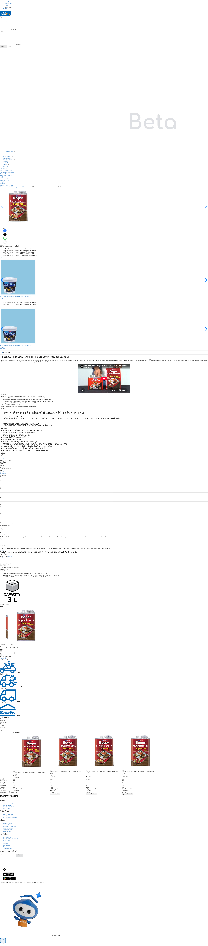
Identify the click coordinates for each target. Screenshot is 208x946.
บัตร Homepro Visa (8, 815)
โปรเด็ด (5, 164)
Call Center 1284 (7, 848)
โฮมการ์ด (7, 2)
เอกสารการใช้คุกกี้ (7, 829)
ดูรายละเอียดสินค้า (55, 793)
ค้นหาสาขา (7, 5)
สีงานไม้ (11, 187)
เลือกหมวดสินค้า (9, 151)
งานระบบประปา (4, 178)
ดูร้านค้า (2, 472)
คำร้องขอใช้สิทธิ (7, 831)
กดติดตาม (9, 460)
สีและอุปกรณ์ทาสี (3, 187)
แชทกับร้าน (3, 473)
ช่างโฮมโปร (6, 163)
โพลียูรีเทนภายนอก (25, 187)
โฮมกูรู (5, 161)
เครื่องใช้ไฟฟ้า (3, 169)
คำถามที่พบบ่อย (7, 805)
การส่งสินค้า (6, 824)
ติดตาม (20, 855)
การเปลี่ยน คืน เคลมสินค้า (9, 806)
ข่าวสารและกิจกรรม (8, 842)
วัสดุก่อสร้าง (3, 183)
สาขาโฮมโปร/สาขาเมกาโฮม (10, 838)
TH (4, 9)
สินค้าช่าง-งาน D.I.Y (8, 159)
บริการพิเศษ (6, 166)
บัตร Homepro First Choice (10, 817)
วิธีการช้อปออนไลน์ (8, 803)
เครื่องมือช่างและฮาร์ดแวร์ (6, 185)
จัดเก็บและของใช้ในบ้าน (6, 175)
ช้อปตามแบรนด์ (7, 156)
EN (6, 9)
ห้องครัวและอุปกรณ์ (5, 180)
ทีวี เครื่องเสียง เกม (4, 174)
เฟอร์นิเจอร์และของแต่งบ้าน (7, 172)
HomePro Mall (6, 158)
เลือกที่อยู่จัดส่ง (14, 29)
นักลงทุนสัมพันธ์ (7, 840)
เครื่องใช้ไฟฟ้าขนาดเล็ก (6, 170)
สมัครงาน (5, 843)
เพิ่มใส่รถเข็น (3, 658)
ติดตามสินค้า (6, 808)
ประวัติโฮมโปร (7, 837)
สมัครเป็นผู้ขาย (8, 3)
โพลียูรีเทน (17, 187)
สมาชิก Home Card (8, 814)
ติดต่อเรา (5, 847)
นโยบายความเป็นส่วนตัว (9, 826)
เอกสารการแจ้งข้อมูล (8, 828)
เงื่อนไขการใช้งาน (7, 823)
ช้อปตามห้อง (6, 155)
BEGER (2, 550)
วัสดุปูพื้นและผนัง (4, 182)
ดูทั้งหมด (2, 258)
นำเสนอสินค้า (6, 845)
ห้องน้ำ (1, 177)
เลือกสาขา (18, 44)
